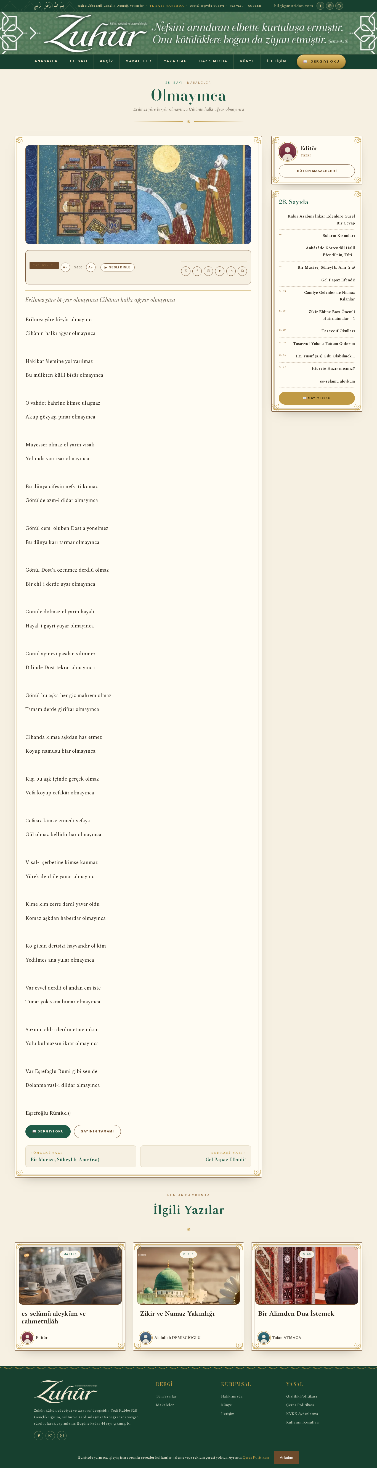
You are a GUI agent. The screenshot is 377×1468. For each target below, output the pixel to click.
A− (65, 267)
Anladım (286, 1458)
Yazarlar (175, 61)
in (231, 271)
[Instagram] (330, 6)
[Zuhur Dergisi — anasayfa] (188, 33)
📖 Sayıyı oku (317, 398)
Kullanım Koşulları (303, 1422)
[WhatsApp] (339, 6)
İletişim (276, 61)
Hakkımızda (213, 61)
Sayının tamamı (97, 1131)
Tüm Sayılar (166, 1396)
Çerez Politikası (300, 1405)
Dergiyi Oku (321, 62)
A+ (90, 267)
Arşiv (106, 61)
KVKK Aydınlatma (302, 1414)
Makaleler (139, 61)
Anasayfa (46, 61)
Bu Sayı (79, 61)
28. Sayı (174, 82)
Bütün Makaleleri (317, 170)
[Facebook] (320, 6)
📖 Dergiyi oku (48, 1131)
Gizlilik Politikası (301, 1396)
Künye (247, 61)
